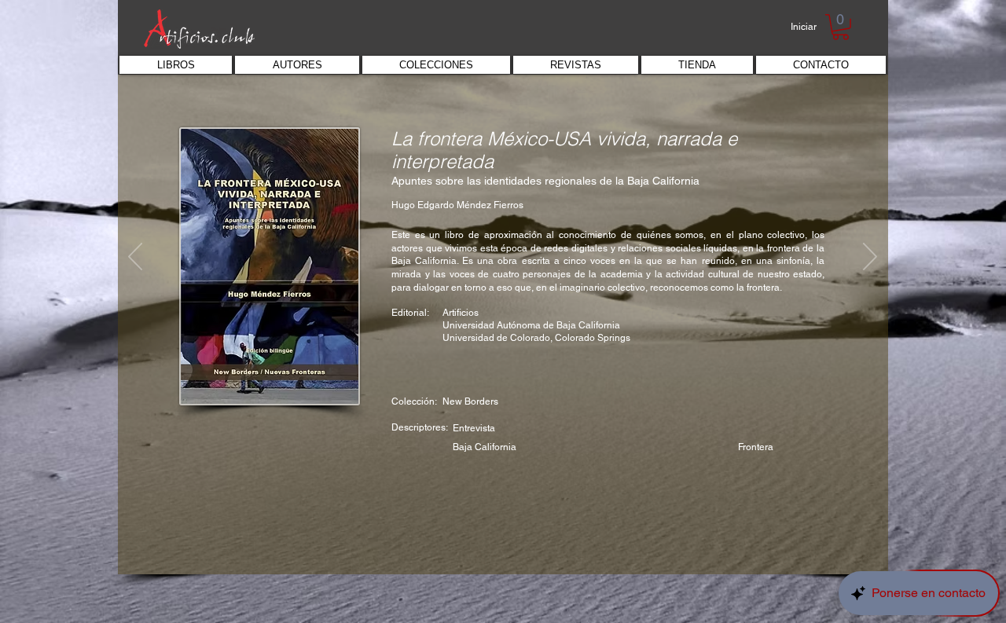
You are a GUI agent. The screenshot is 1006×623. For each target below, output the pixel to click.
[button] (840, 27)
